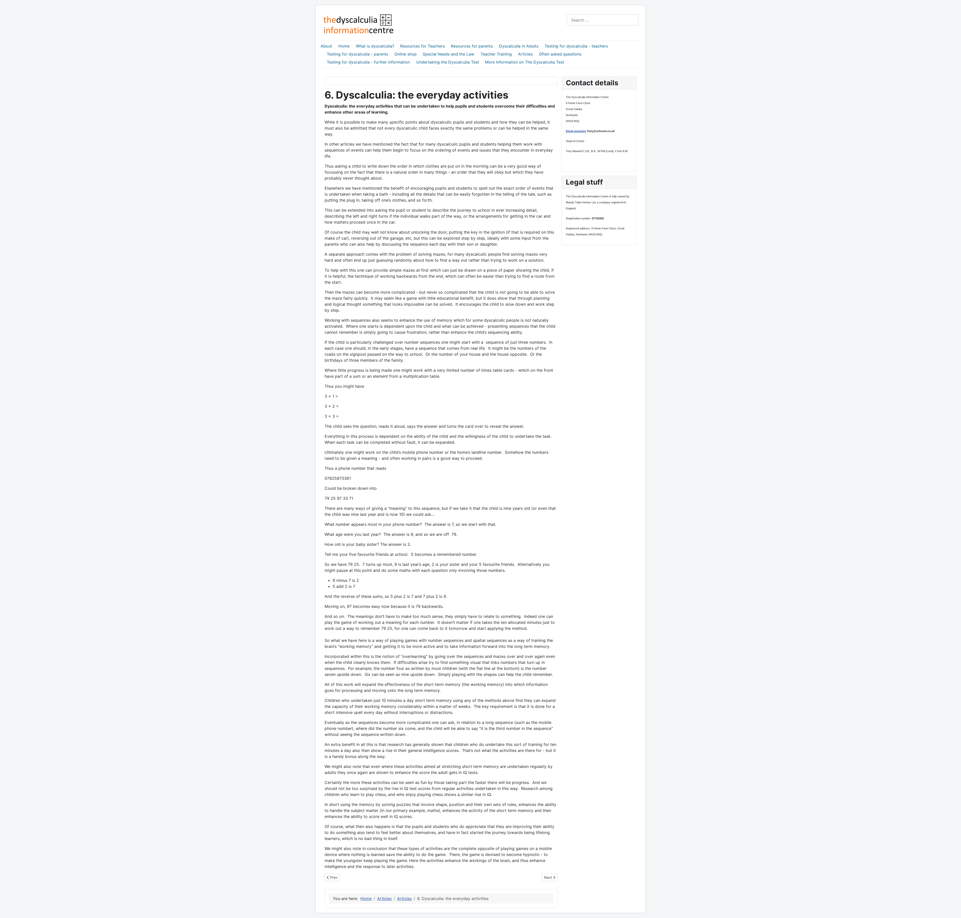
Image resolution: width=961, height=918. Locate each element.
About (326, 46)
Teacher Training (496, 54)
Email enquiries (576, 131)
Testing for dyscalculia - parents (357, 54)
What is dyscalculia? (375, 46)
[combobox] (602, 20)
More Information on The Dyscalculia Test (524, 62)
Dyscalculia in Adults (518, 46)
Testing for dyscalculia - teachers (576, 46)
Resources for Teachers (422, 46)
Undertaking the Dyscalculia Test (447, 62)
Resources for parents (472, 46)
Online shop (405, 54)
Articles (525, 54)
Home (344, 46)
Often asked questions (560, 54)
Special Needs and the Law (448, 54)
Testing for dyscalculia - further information (368, 62)
